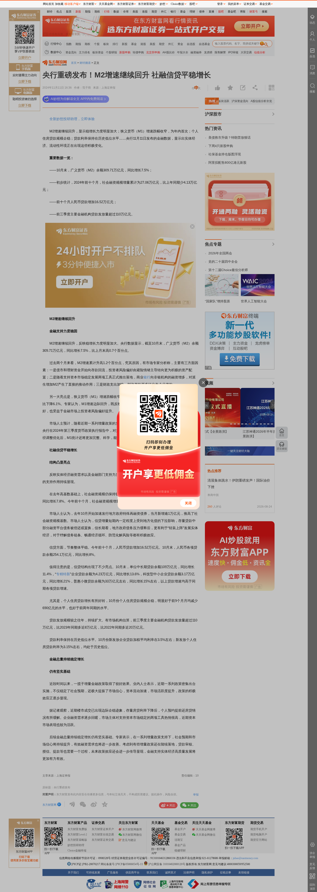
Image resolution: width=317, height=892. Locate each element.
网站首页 (48, 4)
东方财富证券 (125, 4)
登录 (220, 4)
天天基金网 (106, 4)
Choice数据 (177, 4)
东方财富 (88, 4)
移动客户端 (71, 4)
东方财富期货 (146, 4)
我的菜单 (233, 4)
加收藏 (59, 4)
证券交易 (249, 4)
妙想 (162, 4)
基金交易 (265, 4)
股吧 (192, 4)
